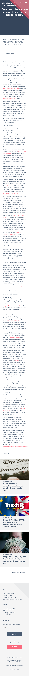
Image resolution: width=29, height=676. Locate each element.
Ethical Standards (11, 657)
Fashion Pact (8, 185)
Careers (14, 646)
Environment (19, 41)
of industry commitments (18, 287)
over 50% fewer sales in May (11, 88)
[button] (26, 2)
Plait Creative (16, 669)
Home (4, 39)
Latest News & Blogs (13, 39)
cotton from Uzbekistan (13, 321)
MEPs (17, 360)
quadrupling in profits (9, 98)
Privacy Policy (19, 657)
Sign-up (14, 634)
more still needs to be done (11, 193)
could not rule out (15, 337)
